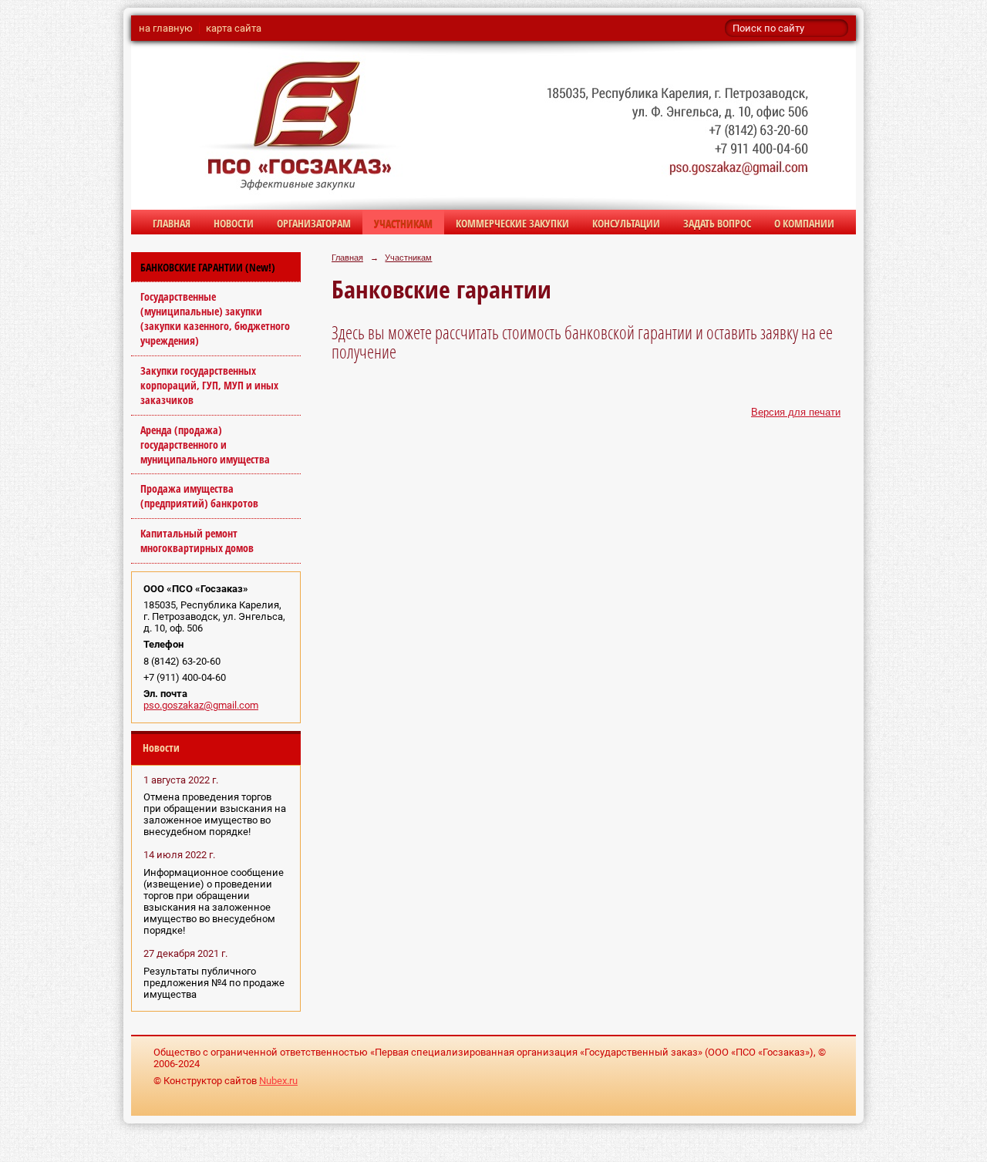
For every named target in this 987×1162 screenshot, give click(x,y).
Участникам (403, 223)
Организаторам (314, 223)
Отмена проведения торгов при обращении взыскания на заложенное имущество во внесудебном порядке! (214, 814)
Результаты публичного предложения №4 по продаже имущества (214, 982)
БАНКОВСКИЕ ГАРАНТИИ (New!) (207, 267)
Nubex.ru (278, 1080)
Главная (171, 223)
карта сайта (233, 28)
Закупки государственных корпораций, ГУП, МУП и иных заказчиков (209, 385)
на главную (166, 28)
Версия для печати (795, 412)
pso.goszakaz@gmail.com (200, 705)
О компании (804, 223)
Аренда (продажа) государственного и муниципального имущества (205, 444)
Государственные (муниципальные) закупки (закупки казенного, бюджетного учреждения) (215, 318)
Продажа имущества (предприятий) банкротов (199, 495)
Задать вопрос (717, 223)
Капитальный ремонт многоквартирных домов (197, 540)
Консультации (626, 223)
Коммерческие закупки (512, 223)
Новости (234, 223)
